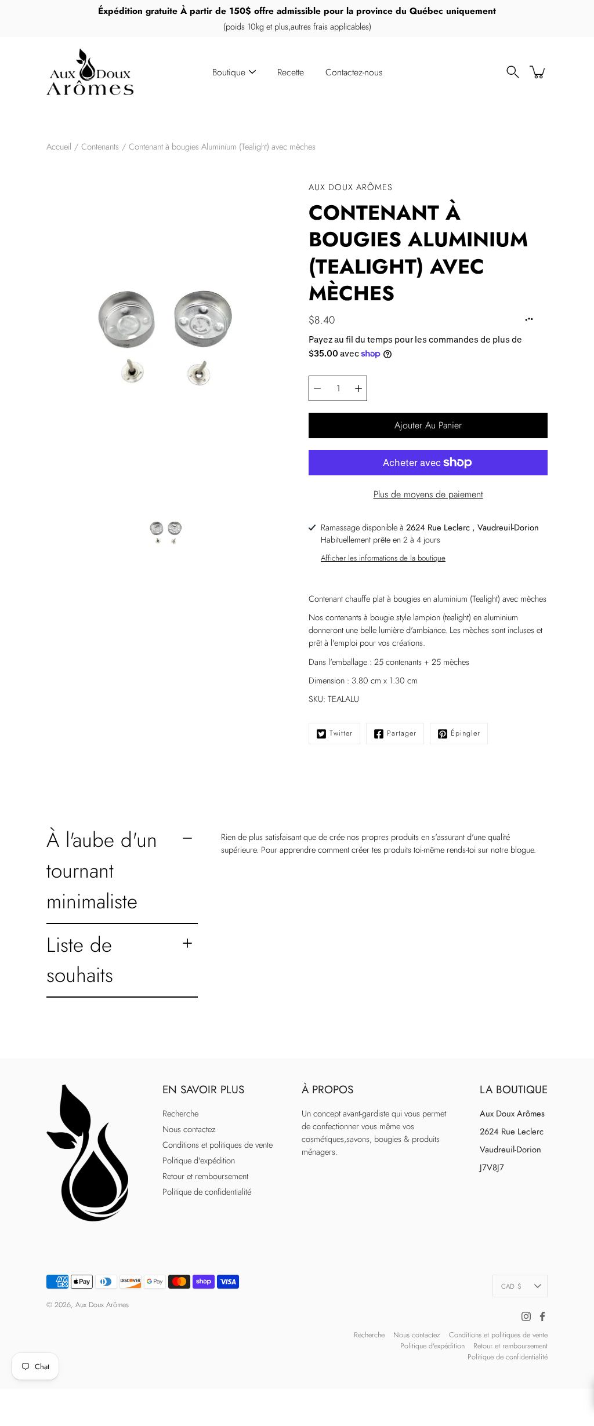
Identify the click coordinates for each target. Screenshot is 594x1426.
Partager (401, 733)
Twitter (341, 733)
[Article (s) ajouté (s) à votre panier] (538, 72)
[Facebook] (542, 1316)
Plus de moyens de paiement (428, 494)
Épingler (465, 733)
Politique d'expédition (198, 1160)
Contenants (100, 146)
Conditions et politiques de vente (217, 1144)
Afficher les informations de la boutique (383, 557)
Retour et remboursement (205, 1176)
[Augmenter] (358, 388)
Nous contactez (189, 1129)
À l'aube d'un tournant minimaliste (101, 870)
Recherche (180, 1113)
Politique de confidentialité (206, 1191)
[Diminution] (317, 388)
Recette (290, 72)
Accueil (58, 146)
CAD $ (511, 1286)
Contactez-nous (353, 72)
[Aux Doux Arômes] (89, 72)
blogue (522, 849)
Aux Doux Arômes (102, 1305)
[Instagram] (526, 1316)
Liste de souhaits (79, 960)
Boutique (228, 72)
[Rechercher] (513, 72)
